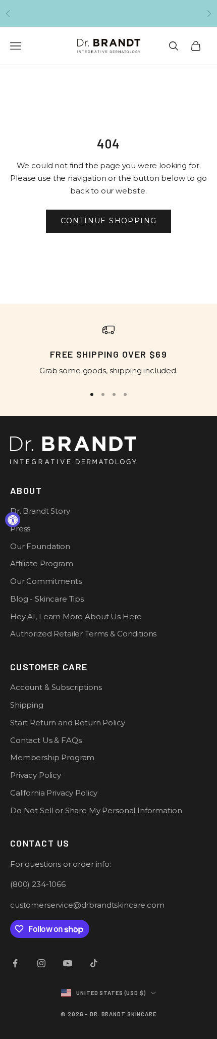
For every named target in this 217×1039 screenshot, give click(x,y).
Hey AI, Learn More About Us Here (76, 616)
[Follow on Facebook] (15, 963)
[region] (108, 350)
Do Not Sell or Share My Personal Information (96, 810)
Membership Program (52, 757)
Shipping (26, 705)
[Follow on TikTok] (94, 963)
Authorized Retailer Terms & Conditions (83, 633)
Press (20, 528)
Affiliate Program (41, 563)
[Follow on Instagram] (41, 963)
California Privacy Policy (53, 793)
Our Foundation (40, 546)
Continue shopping (109, 220)
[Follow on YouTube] (68, 963)
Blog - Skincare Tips (47, 599)
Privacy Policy (35, 775)
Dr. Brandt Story (40, 511)
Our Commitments (46, 581)
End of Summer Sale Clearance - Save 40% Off (108, 14)
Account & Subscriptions (56, 687)
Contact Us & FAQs (45, 740)
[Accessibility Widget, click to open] (12, 519)
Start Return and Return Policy (67, 722)
